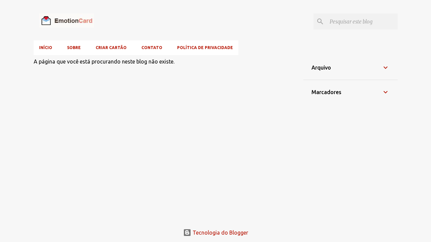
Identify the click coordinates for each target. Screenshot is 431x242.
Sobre (74, 47)
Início (45, 47)
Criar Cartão (111, 47)
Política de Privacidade (205, 47)
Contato (151, 47)
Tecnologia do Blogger (219, 233)
